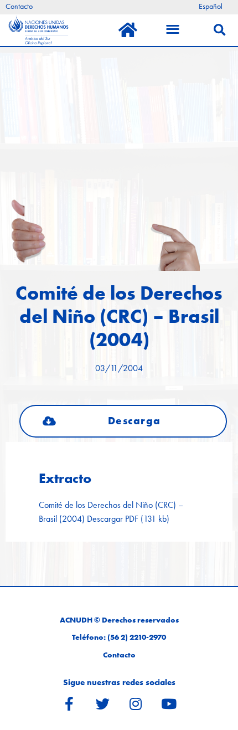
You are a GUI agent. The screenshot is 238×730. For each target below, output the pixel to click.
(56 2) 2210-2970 (136, 637)
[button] (123, 421)
